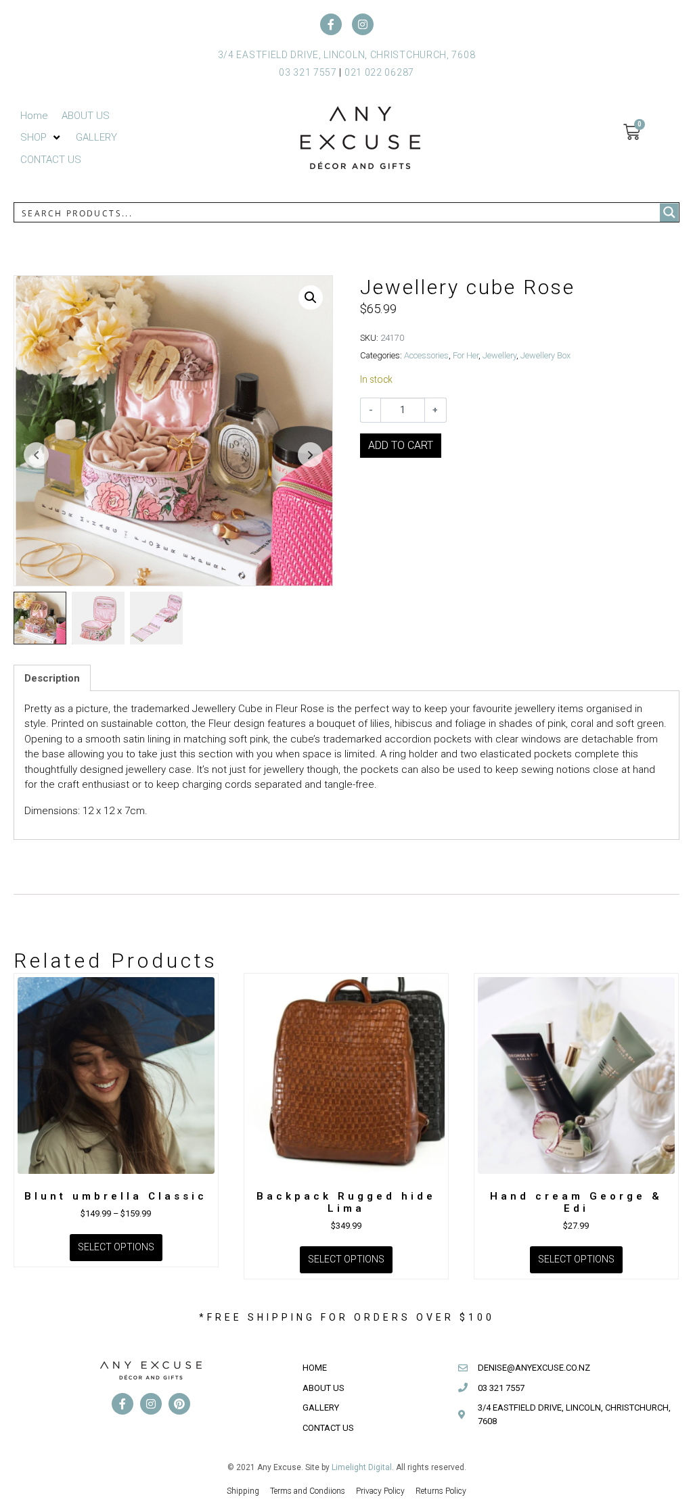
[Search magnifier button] (669, 212)
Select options (116, 1247)
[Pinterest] (179, 1404)
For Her (465, 355)
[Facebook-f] (331, 24)
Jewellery (499, 355)
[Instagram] (363, 24)
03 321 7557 (308, 72)
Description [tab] (52, 678)
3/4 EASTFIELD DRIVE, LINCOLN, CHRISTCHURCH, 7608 (347, 54)
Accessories (426, 355)
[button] (41, 137)
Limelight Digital (362, 1467)
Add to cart (400, 445)
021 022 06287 (379, 72)
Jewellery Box (545, 355)
